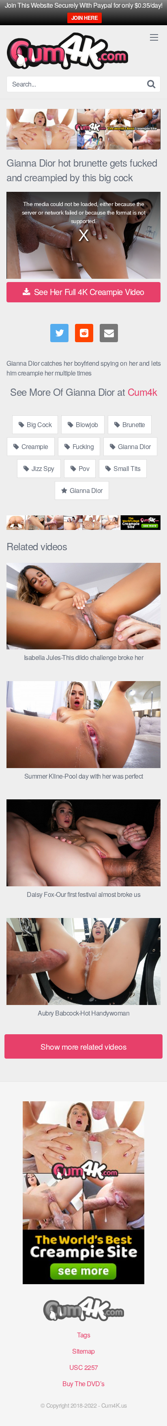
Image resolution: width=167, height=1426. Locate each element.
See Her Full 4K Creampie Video (88, 291)
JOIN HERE (84, 18)
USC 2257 (83, 1367)
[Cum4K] (67, 51)
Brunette (133, 424)
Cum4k (142, 391)
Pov (83, 468)
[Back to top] (152, 1408)
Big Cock (39, 424)
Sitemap (83, 1351)
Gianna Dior (134, 446)
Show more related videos (83, 1046)
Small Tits (126, 468)
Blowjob (86, 424)
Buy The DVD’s (83, 1383)
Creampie (34, 446)
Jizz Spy (42, 468)
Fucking (82, 446)
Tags (83, 1334)
